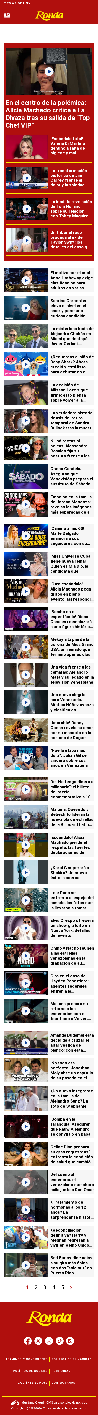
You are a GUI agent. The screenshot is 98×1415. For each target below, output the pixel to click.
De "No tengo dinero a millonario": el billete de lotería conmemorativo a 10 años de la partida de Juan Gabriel (71, 794)
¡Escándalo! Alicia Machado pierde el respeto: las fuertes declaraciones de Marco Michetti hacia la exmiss (71, 850)
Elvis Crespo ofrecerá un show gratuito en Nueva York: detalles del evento (72, 928)
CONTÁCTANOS (63, 1382)
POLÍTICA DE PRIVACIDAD (71, 1359)
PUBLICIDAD (61, 1371)
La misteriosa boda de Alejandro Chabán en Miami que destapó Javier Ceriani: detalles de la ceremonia (72, 341)
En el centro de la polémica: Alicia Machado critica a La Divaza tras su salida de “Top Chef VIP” (48, 114)
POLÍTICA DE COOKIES (30, 1371)
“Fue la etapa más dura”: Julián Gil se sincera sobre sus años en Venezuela (69, 758)
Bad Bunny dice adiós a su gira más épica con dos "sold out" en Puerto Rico (71, 1265)
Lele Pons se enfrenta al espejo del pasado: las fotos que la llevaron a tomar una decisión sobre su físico (72, 905)
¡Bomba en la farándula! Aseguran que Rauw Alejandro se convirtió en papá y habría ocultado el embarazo (72, 1132)
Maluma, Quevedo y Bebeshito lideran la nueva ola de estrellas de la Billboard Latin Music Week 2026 (71, 819)
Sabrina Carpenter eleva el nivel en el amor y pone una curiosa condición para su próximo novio (72, 310)
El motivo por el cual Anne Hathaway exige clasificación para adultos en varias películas (71, 282)
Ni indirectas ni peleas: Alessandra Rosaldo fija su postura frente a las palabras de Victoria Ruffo (70, 453)
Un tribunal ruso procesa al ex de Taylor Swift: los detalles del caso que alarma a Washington (71, 242)
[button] (7, 16)
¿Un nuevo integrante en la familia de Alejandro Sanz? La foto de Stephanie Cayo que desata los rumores (71, 1103)
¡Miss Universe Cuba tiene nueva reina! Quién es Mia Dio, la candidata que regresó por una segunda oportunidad (71, 569)
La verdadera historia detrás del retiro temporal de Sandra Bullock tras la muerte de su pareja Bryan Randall (72, 425)
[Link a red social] (28, 1341)
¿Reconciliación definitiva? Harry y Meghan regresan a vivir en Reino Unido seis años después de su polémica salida (71, 1243)
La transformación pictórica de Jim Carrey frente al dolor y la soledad (68, 177)
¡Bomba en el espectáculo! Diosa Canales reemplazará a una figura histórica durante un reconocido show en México (71, 626)
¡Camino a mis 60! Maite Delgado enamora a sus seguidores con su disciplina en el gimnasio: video (68, 541)
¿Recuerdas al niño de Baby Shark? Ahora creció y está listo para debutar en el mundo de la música (72, 366)
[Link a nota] (49, 71)
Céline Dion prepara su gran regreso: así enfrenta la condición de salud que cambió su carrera (71, 1156)
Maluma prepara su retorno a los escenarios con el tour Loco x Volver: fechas (69, 1013)
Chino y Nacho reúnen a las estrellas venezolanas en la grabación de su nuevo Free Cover (72, 958)
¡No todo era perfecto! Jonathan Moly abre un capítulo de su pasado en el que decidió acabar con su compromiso (71, 1075)
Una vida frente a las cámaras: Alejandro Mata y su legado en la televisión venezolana (72, 674)
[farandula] (49, 16)
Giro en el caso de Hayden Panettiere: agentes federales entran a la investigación (69, 986)
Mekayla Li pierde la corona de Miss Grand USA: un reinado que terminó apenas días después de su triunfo (72, 649)
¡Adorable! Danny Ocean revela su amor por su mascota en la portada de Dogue (71, 730)
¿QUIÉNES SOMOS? (33, 1382)
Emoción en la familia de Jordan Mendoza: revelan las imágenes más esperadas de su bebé (71, 507)
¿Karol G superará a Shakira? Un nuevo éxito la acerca (69, 872)
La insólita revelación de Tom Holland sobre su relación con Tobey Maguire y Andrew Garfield (71, 211)
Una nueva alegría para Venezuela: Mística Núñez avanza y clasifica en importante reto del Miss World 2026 (72, 707)
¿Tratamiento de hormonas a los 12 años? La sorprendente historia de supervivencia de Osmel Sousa (72, 1215)
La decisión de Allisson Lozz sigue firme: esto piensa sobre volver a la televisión (69, 395)
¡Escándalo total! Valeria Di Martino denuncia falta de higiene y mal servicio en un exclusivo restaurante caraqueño (67, 155)
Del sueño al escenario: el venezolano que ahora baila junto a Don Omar (72, 1182)
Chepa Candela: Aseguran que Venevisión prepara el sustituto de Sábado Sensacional (71, 478)
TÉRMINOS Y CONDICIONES (26, 1359)
